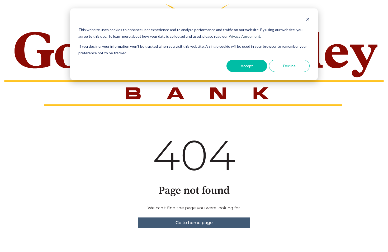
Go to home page (194, 222)
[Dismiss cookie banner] (308, 20)
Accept (247, 66)
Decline (289, 66)
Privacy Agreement (244, 36)
